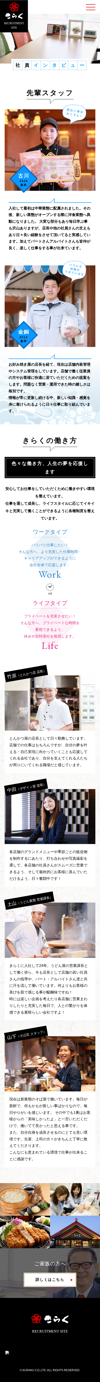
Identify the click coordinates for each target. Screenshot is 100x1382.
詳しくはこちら (50, 1280)
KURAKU (28, 1370)
